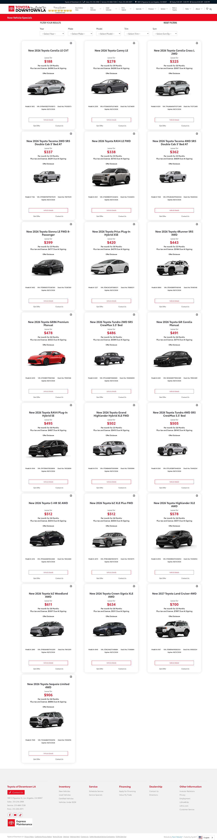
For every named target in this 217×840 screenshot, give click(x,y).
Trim (126, 28)
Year (42, 28)
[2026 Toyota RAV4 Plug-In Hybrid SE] (48, 449)
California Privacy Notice (43, 836)
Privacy (182, 795)
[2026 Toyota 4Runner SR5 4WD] (174, 268)
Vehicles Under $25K (67, 802)
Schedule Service (96, 791)
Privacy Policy (29, 836)
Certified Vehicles (66, 798)
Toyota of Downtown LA (15, 836)
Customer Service (187, 809)
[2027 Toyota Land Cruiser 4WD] (174, 630)
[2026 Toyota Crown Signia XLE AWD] (111, 630)
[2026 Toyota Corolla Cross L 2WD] (174, 87)
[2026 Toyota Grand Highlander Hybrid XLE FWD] (111, 449)
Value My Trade (125, 795)
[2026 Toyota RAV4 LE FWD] (111, 177)
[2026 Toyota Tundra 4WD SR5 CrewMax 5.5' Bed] (174, 449)
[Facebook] (9, 814)
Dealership (155, 786)
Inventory (64, 786)
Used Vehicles (65, 795)
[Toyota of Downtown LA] (27, 8)
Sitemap (66, 836)
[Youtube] (15, 814)
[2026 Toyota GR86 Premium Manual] (48, 358)
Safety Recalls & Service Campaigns (102, 836)
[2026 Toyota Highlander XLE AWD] (174, 539)
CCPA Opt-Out (121, 836)
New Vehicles (64, 791)
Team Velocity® (177, 837)
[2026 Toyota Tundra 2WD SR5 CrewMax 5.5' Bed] (111, 358)
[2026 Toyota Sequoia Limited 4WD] (48, 720)
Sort (155, 28)
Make (70, 28)
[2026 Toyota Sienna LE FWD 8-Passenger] (48, 268)
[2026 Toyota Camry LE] (111, 87)
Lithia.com (184, 805)
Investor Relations (187, 791)
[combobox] (205, 837)
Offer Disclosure (48, 73)
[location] (135, 2)
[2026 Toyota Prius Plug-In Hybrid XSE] (111, 268)
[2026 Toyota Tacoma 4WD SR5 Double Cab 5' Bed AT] (174, 177)
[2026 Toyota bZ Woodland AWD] (48, 630)
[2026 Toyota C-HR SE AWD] (48, 539)
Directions (153, 795)
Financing (125, 786)
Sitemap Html (75, 836)
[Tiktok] (20, 814)
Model (99, 28)
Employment (185, 798)
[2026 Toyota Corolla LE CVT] (48, 87)
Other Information (191, 786)
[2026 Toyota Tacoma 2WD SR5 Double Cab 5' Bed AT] (48, 177)
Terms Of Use (57, 836)
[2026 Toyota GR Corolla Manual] (174, 358)
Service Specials (95, 795)
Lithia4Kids (184, 802)
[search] (211, 9)
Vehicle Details (48, 120)
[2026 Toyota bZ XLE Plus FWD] (111, 539)
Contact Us (17, 792)
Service (93, 786)
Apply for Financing (127, 791)
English (206, 837)
